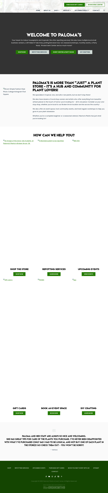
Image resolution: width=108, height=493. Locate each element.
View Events (88, 274)
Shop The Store (19, 269)
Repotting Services (39, 52)
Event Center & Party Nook (63, 52)
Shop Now (22, 52)
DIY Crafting (85, 52)
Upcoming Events (88, 269)
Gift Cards (19, 408)
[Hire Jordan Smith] (54, 486)
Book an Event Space (54, 408)
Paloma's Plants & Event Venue (8, 6)
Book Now (54, 413)
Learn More (54, 274)
